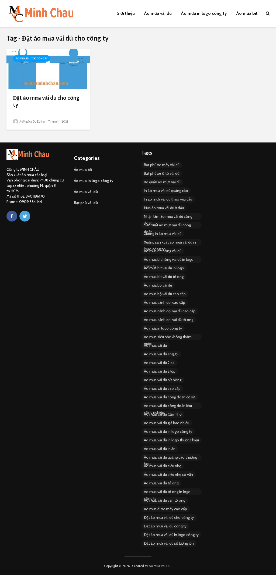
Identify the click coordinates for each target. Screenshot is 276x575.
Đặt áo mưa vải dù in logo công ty (171, 534)
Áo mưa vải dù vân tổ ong (164, 500)
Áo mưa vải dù (158, 13)
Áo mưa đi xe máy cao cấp (165, 508)
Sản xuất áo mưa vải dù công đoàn (167, 225)
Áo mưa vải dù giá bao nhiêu (166, 422)
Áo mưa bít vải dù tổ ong (164, 276)
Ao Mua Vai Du (159, 566)
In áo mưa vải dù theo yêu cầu (168, 199)
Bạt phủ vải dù (86, 202)
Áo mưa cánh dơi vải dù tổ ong (168, 319)
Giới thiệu (125, 13)
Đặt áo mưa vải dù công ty (165, 526)
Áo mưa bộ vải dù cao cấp (165, 293)
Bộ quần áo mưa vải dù (162, 182)
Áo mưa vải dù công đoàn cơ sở (169, 397)
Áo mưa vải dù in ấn (159, 448)
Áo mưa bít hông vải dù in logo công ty (169, 260)
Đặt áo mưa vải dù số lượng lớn (169, 543)
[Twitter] (24, 216)
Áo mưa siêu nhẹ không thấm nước (168, 337)
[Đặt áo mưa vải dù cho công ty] (48, 68)
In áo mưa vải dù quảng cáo (166, 190)
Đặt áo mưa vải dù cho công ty (46, 101)
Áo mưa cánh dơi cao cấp (164, 302)
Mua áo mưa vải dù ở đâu (164, 207)
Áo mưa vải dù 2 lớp (159, 371)
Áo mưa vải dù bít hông (162, 379)
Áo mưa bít (247, 13)
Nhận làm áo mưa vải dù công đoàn (168, 217)
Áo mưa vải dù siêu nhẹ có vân (168, 474)
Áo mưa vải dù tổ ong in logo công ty (167, 492)
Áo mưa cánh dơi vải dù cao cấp (169, 311)
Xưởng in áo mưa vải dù (162, 233)
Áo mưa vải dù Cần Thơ (163, 414)
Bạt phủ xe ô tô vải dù (161, 173)
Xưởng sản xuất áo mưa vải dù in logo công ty (170, 243)
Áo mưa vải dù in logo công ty (168, 431)
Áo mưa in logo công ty (204, 13)
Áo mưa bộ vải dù (158, 285)
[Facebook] (11, 216)
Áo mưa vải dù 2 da (159, 362)
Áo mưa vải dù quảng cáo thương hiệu (170, 458)
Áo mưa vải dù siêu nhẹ (162, 465)
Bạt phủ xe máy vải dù (162, 164)
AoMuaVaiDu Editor (32, 121)
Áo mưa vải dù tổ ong (161, 483)
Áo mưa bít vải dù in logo (164, 268)
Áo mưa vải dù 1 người (161, 354)
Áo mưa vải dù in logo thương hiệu (171, 440)
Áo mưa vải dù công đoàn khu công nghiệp (168, 406)
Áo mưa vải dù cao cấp (162, 388)
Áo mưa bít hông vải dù (162, 250)
